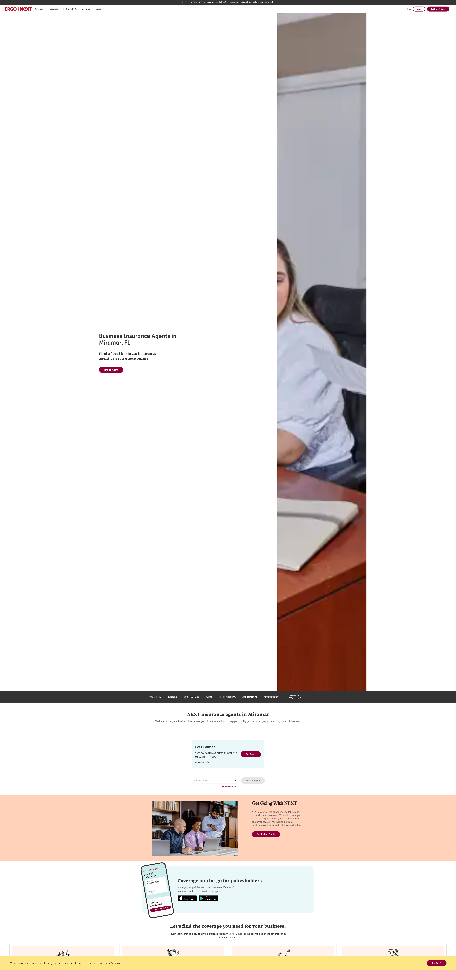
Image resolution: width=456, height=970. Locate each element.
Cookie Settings (112, 963)
